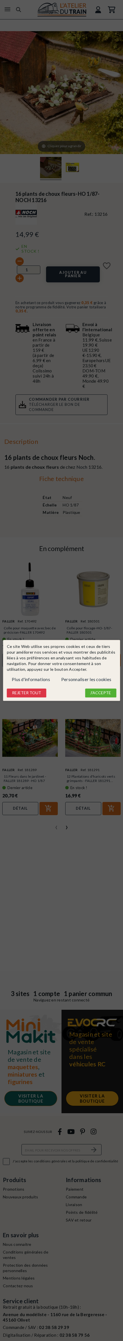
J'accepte (100, 692)
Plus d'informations (31, 679)
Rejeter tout (26, 692)
